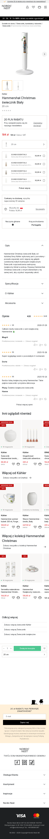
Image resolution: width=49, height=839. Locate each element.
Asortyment (8, 784)
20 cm (6, 654)
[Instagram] (24, 762)
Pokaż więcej (24, 188)
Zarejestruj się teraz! (37, 124)
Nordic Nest (8, 803)
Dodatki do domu (8, 24)
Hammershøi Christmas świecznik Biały (26, 26)
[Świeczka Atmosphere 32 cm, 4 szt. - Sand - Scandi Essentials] (6, 164)
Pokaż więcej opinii (24, 404)
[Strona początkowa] (7, 7)
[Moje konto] (27, 7)
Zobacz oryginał (31, 341)
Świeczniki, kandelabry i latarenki (28, 24)
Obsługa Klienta (10, 775)
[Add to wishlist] (13, 464)
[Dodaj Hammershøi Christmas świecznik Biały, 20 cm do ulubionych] (44, 648)
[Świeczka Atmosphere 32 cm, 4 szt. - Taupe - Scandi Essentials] (6, 172)
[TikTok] (31, 762)
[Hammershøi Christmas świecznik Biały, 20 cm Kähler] (24, 53)
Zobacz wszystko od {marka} (15, 478)
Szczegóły (40, 209)
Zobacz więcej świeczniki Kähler (17, 625)
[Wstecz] (4, 54)
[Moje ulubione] (33, 7)
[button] (6, 110)
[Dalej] (44, 54)
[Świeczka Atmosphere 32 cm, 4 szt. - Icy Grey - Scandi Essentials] (6, 156)
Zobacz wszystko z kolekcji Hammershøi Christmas (20, 546)
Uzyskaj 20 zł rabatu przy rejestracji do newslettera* (26, 1)
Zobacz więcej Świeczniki (15, 629)
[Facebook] (17, 762)
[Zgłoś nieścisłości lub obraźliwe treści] (45, 345)
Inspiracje (7, 793)
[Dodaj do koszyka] (18, 463)
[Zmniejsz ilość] (4, 648)
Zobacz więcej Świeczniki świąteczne (20, 634)
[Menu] (45, 7)
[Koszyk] (39, 7)
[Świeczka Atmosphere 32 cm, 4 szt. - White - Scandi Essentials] (6, 180)
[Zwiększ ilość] (11, 648)
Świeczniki (6, 26)
